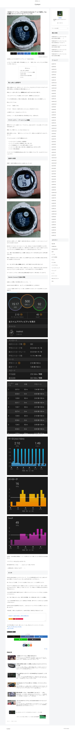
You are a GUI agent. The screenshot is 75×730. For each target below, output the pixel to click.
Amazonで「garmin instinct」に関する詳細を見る (18, 615)
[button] (41, 53)
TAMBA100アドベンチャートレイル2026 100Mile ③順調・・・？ (59, 37)
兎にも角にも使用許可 (25, 70)
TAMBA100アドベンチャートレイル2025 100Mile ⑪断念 (59, 54)
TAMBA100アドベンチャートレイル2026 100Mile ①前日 (59, 46)
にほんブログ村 (10, 628)
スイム (14, 631)
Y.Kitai (60, 17)
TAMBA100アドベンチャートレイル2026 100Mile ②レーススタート (59, 41)
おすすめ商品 (10, 631)
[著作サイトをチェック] (24, 645)
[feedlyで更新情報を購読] (29, 645)
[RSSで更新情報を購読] (31, 645)
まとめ (22, 77)
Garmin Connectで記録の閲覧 (26, 75)
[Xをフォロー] (26, 645)
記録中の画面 (23, 73)
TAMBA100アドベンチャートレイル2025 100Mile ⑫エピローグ (59, 50)
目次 (26, 68)
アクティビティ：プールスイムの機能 (28, 72)
